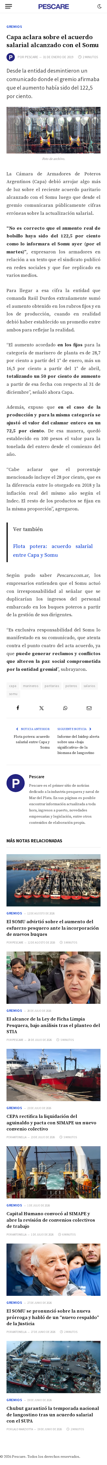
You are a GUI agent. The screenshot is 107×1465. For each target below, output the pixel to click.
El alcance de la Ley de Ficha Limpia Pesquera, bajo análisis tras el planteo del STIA (53, 1025)
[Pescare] (53, 6)
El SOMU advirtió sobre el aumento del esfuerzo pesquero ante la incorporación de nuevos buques (52, 928)
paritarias (52, 686)
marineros (30, 686)
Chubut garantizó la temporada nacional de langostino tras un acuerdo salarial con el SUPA (52, 1415)
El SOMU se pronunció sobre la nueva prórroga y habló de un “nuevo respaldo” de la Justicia (52, 1317)
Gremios (14, 26)
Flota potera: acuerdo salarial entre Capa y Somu (32, 742)
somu (13, 694)
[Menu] (8, 6)
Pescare (31, 57)
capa (13, 686)
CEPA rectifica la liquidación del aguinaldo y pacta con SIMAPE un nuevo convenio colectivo (51, 1122)
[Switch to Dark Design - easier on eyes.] (99, 6)
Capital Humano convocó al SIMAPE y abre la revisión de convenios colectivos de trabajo (50, 1220)
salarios (89, 686)
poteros (71, 686)
